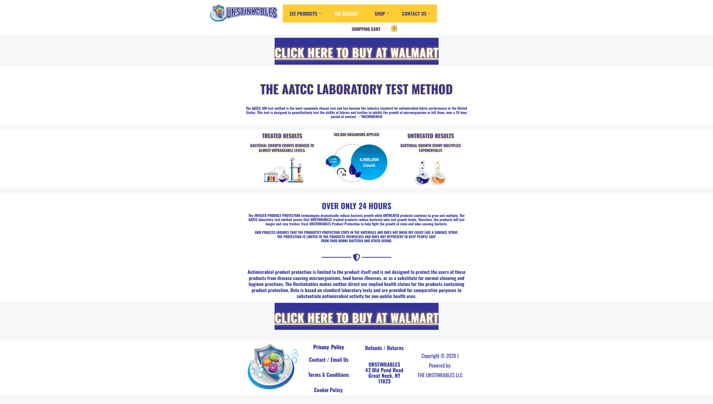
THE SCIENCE (346, 13)
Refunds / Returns (384, 348)
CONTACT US (414, 13)
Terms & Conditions (328, 374)
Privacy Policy (328, 347)
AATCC (256, 108)
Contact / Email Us (329, 359)
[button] (305, 13)
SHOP (380, 13)
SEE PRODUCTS (303, 13)
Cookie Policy (328, 390)
